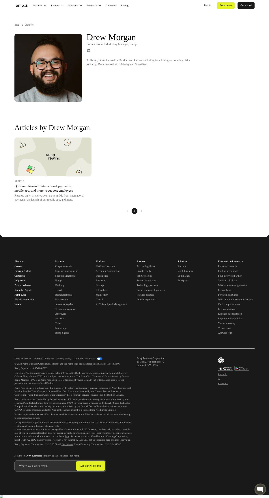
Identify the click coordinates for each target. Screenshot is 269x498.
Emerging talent (22, 271)
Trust (58, 323)
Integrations (102, 290)
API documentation (24, 300)
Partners (55, 5)
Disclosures (67, 444)
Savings (100, 285)
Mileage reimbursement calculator (235, 299)
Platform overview (105, 266)
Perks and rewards (227, 266)
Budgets (59, 280)
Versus (17, 304)
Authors (29, 24)
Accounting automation (108, 271)
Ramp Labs (20, 295)
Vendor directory (227, 323)
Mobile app (61, 328)
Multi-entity (102, 294)
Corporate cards (63, 266)
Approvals (60, 313)
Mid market (184, 275)
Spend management (65, 275)
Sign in (207, 5)
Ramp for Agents (23, 290)
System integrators (146, 280)
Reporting (101, 280)
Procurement (61, 299)
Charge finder (225, 290)
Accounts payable (64, 304)
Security (59, 318)
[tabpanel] (134, 175)
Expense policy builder (230, 318)
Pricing (124, 5)
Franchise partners (146, 299)
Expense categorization (230, 313)
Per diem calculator (228, 294)
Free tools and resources (230, 262)
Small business (185, 271)
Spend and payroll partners (151, 290)
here (67, 436)
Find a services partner (230, 275)
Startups (182, 266)
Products (37, 5)
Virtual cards (224, 328)
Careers (18, 266)
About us (19, 262)
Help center (20, 281)
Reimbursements (63, 294)
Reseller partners (145, 294)
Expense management (66, 271)
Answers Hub (225, 332)
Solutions (73, 5)
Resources (92, 5)
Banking (59, 285)
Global (99, 299)
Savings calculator (227, 280)
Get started (246, 5)
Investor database (227, 309)
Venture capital (144, 275)
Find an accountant (228, 271)
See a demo (226, 5)
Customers (111, 5)
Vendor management (65, 309)
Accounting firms (146, 266)
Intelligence (102, 275)
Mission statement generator (232, 285)
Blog (16, 24)
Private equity (144, 271)
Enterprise (183, 280)
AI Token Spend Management (111, 304)
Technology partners (147, 285)
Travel (58, 290)
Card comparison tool (229, 304)
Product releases (22, 285)
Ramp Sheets (62, 332)
